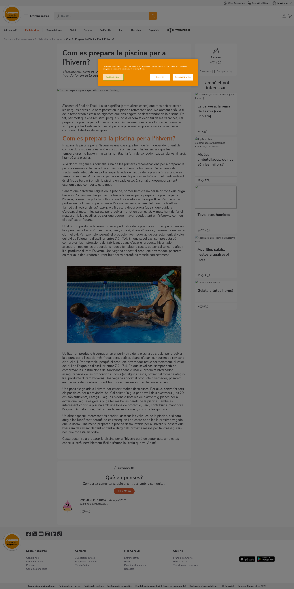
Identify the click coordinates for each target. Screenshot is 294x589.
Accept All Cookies (183, 77)
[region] (148, 72)
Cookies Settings (113, 77)
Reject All (160, 77)
